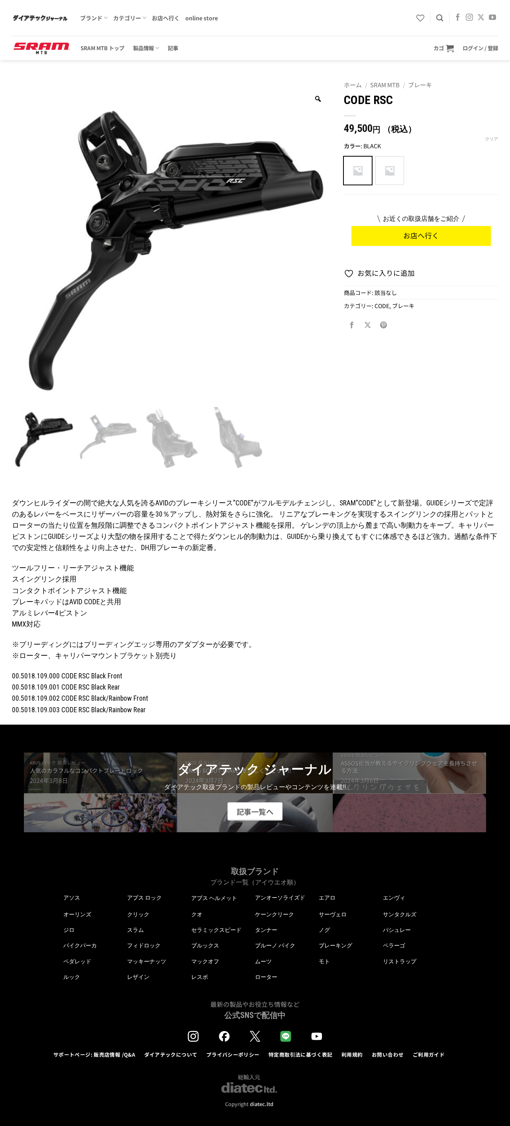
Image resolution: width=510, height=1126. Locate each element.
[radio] (358, 171)
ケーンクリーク (274, 914)
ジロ (69, 930)
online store (201, 18)
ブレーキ (420, 85)
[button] (444, 48)
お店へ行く (166, 18)
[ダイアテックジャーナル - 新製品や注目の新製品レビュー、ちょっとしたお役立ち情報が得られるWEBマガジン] (40, 18)
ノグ (324, 930)
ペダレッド (77, 961)
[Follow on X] (480, 18)
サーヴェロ (333, 914)
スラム (135, 930)
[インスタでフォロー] (469, 18)
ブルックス (205, 945)
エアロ (327, 897)
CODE (382, 306)
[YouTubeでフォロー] (492, 18)
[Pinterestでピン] (384, 325)
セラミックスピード (216, 930)
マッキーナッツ (146, 961)
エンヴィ (394, 897)
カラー (352, 146)
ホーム (353, 85)
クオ (196, 914)
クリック (138, 914)
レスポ (199, 977)
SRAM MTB (385, 85)
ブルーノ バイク (275, 945)
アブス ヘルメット (214, 898)
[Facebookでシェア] (352, 325)
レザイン (138, 977)
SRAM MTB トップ (102, 48)
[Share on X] (368, 325)
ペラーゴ (394, 945)
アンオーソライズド (280, 897)
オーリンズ (77, 914)
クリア (491, 138)
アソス (71, 897)
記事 (173, 48)
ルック (71, 977)
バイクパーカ (80, 945)
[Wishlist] (420, 18)
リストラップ (399, 961)
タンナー (266, 930)
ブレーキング (335, 945)
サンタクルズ (399, 914)
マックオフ (205, 961)
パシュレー (397, 930)
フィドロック (144, 945)
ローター (266, 977)
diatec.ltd (261, 1104)
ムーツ (263, 961)
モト (324, 961)
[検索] (439, 18)
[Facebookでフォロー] (457, 18)
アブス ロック (144, 897)
